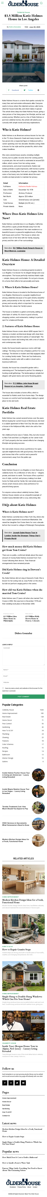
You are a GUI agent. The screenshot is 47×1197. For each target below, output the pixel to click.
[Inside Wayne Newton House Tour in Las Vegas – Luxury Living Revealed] (38, 791)
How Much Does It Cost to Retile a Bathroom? (20, 1157)
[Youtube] (23, 1082)
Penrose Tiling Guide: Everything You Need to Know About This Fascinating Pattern (22, 1169)
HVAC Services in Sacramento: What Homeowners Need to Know (15, 824)
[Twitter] (17, 1082)
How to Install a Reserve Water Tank (16, 1163)
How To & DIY (7, 946)
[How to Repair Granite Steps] (23, 929)
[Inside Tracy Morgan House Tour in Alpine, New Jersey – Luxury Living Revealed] (23, 1026)
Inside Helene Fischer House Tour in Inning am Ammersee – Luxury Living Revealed (16, 775)
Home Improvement (10, 897)
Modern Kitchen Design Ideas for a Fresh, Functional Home (15, 840)
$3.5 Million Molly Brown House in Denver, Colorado (32, 618)
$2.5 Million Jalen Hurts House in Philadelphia (10, 618)
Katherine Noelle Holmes (28, 186)
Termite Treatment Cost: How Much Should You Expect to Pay (15, 808)
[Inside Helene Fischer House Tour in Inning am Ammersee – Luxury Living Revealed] (38, 775)
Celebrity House (23, 12)
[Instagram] (10, 1082)
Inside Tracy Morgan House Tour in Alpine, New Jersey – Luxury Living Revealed (20, 1049)
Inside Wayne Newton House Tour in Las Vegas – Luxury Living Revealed (15, 791)
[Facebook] (4, 1082)
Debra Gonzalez (15, 27)
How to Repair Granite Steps (16, 949)
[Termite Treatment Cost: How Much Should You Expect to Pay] (38, 807)
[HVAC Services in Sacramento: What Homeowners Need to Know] (38, 824)
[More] (38, 90)
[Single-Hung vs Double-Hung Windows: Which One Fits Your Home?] (23, 976)
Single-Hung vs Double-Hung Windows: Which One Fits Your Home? (22, 998)
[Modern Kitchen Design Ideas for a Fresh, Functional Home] (38, 840)
